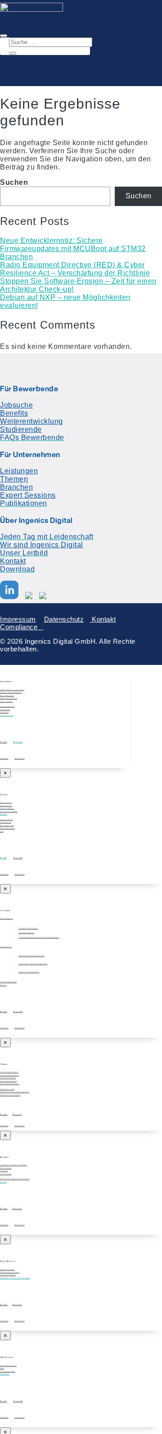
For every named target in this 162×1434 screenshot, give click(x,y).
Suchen (14, 182)
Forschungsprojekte (8, 982)
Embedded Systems (8, 1078)
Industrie (4, 1171)
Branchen (16, 257)
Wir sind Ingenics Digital (41, 545)
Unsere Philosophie (8, 698)
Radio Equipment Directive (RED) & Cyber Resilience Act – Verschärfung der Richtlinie (75, 269)
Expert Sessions (28, 495)
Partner (3, 985)
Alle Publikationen (8, 1365)
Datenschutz (64, 619)
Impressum (18, 619)
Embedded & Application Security (14, 1092)
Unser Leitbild (6, 701)
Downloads (18, 858)
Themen (14, 479)
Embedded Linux (7, 1089)
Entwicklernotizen (7, 1371)
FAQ (2, 831)
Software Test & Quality (10, 1095)
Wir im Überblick (7, 695)
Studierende (21, 429)
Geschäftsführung (7, 706)
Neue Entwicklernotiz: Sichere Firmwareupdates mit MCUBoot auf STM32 (73, 244)
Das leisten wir (6, 918)
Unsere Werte (6, 802)
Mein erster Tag (7, 825)
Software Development (9, 1272)
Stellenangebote (7, 828)
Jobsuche (16, 405)
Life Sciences (6, 1174)
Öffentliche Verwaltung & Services (15, 1179)
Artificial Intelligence (9, 1084)
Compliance (22, 627)
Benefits (14, 413)
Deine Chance (6, 805)
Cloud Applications (8, 1081)
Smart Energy (5, 1168)
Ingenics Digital (7, 808)
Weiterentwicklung (31, 421)
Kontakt (13, 561)
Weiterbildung (6, 819)
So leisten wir (6, 947)
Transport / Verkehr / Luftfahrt (13, 1165)
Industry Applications (9, 1072)
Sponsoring (5, 709)
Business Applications (9, 1075)
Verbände (4, 712)
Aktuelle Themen (7, 1269)
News (2, 1368)
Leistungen (19, 471)
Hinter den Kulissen (9, 811)
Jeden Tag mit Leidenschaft (12, 690)
